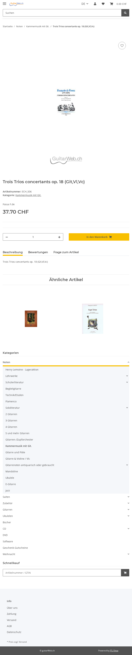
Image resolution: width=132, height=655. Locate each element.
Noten (6, 362)
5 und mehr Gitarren (17, 433)
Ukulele (10, 477)
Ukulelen (8, 516)
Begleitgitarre (13, 388)
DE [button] (83, 4)
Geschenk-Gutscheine (15, 547)
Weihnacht (9, 554)
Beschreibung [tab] (13, 252)
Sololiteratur (13, 407)
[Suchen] (125, 13)
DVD (5, 535)
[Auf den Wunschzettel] (122, 45)
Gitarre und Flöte (15, 452)
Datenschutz (14, 632)
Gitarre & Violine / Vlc (18, 458)
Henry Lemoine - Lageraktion (22, 369)
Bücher (7, 522)
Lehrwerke (12, 376)
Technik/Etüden (15, 395)
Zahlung (11, 613)
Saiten (6, 496)
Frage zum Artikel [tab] (66, 252)
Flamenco (11, 401)
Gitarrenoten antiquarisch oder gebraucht (30, 465)
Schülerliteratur (15, 382)
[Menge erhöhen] (59, 236)
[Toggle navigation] (4, 2)
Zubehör (8, 503)
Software (8, 541)
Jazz (8, 490)
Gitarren (7, 509)
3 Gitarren (11, 420)
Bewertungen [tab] (38, 252)
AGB (9, 626)
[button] (95, 3)
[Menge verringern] (6, 236)
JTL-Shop (114, 650)
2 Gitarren (11, 414)
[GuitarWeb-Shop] (16, 4)
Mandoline (12, 471)
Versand (11, 620)
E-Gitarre (11, 484)
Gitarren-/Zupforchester (19, 439)
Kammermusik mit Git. (28, 195)
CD (4, 528)
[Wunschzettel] (103, 3)
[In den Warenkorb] (5, 37)
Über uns (12, 607)
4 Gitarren (11, 426)
